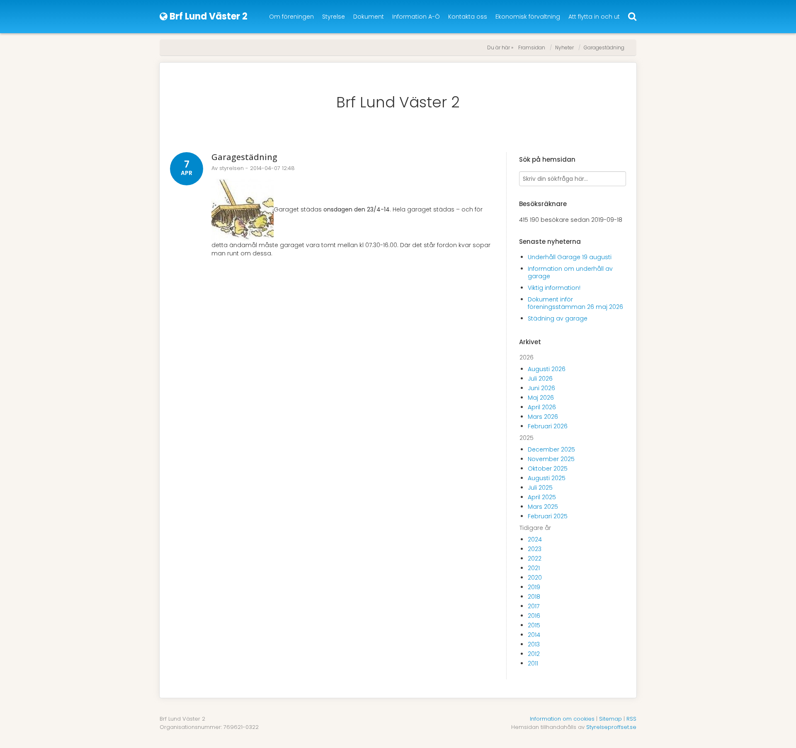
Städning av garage (557, 318)
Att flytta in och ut (594, 16)
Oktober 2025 (548, 468)
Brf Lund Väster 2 (398, 102)
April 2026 (542, 407)
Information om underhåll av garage (570, 272)
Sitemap (610, 719)
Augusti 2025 (546, 478)
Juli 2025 (540, 487)
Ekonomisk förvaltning (527, 16)
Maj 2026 (541, 397)
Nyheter (564, 47)
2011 (533, 663)
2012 (534, 654)
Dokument (368, 16)
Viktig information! (554, 288)
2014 (534, 635)
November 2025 (551, 459)
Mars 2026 (543, 417)
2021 (534, 568)
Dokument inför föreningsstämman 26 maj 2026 (575, 303)
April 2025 (542, 497)
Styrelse (333, 16)
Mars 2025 (543, 507)
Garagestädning (604, 47)
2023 (534, 549)
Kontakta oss (467, 16)
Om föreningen (291, 16)
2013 (534, 644)
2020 (535, 577)
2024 (535, 539)
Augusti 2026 (546, 369)
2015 (534, 625)
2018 (534, 597)
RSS (631, 719)
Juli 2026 (540, 378)
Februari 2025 (548, 516)
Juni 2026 (541, 388)
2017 (533, 606)
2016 (534, 616)
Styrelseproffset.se (611, 727)
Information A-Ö (416, 16)
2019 (534, 587)
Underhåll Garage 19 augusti (570, 257)
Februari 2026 (548, 426)
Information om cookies (562, 719)
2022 (534, 558)
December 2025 (551, 449)
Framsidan (531, 47)
